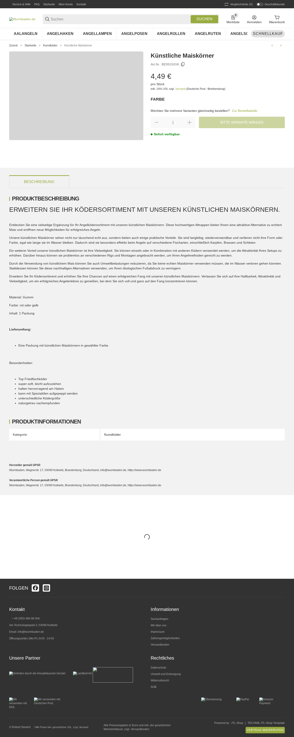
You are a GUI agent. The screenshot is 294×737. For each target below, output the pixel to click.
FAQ (37, 4)
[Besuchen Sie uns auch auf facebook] (35, 588)
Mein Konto (66, 4)
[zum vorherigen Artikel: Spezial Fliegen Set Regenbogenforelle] (272, 45)
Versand (180, 88)
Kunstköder (50, 45)
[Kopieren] (183, 64)
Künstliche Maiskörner (78, 45)
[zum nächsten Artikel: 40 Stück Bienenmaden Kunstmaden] (281, 45)
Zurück (13, 45)
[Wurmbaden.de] (22, 19)
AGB (153, 687)
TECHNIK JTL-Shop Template (266, 723)
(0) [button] (241, 4)
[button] (281, 588)
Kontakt (81, 4)
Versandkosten (160, 644)
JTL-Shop (237, 723)
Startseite (49, 4)
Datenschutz (158, 667)
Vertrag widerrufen (265, 730)
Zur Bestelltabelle (244, 111)
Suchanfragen (159, 619)
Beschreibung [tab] (39, 182)
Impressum (157, 631)
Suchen (204, 19)
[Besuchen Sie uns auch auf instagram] (46, 588)
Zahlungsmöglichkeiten (165, 638)
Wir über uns (159, 625)
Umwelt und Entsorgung (166, 674)
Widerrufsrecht (160, 680)
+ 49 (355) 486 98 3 (24, 618)
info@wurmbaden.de (31, 631)
